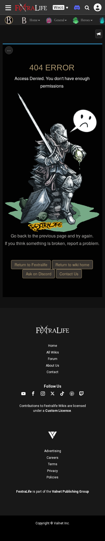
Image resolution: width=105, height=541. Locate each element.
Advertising (52, 451)
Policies (52, 477)
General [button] (58, 20)
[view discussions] (98, 34)
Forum (52, 359)
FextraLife (24, 491)
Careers (52, 458)
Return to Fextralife (31, 264)
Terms (52, 464)
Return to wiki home (72, 264)
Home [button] (33, 20)
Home (52, 346)
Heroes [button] (85, 20)
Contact (52, 372)
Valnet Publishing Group (70, 491)
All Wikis (52, 352)
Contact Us (69, 273)
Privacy (52, 471)
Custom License (58, 411)
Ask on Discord (38, 273)
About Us (52, 365)
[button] (60, 7)
